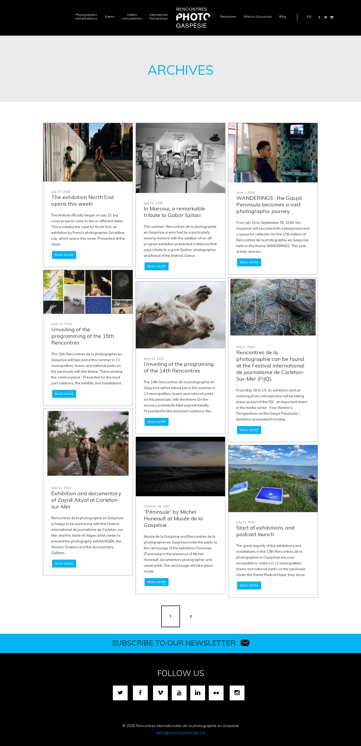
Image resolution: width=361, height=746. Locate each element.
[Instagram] (332, 17)
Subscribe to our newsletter (173, 642)
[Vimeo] (325, 17)
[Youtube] (179, 693)
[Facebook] (319, 17)
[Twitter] (120, 693)
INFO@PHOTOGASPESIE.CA (180, 733)
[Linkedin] (197, 693)
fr (309, 16)
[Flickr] (216, 693)
